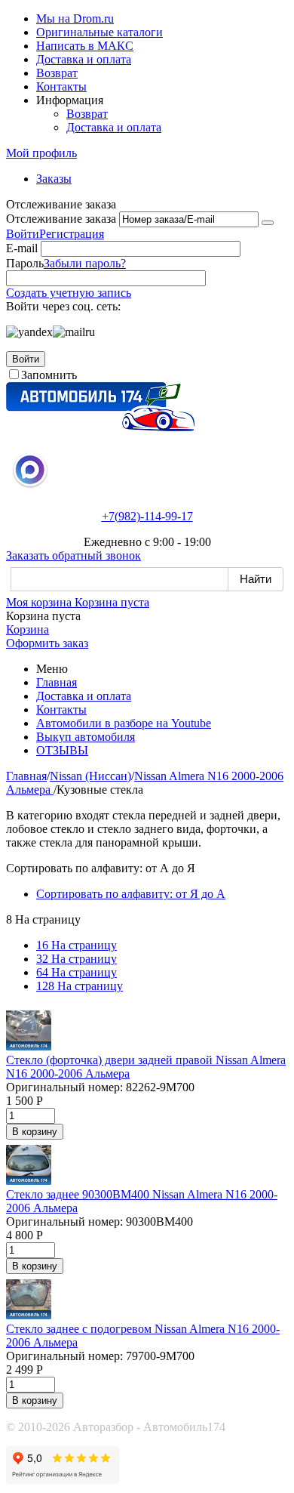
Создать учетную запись (68, 292)
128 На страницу (79, 985)
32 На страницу (76, 958)
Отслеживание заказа (61, 218)
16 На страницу (76, 945)
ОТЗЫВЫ (62, 750)
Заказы (54, 178)
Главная (56, 682)
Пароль (25, 263)
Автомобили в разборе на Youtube (123, 723)
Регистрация (71, 233)
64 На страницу (76, 972)
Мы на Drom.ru (75, 18)
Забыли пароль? (85, 263)
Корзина (27, 629)
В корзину (34, 1131)
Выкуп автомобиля (85, 736)
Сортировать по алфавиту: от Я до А (130, 893)
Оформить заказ (47, 643)
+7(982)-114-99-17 (147, 516)
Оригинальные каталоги (99, 32)
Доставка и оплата (83, 59)
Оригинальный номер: (64, 1087)
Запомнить (49, 375)
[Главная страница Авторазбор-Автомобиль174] (100, 427)
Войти (22, 233)
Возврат (57, 72)
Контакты (61, 86)
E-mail (22, 248)
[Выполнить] (268, 223)
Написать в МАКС (84, 45)
